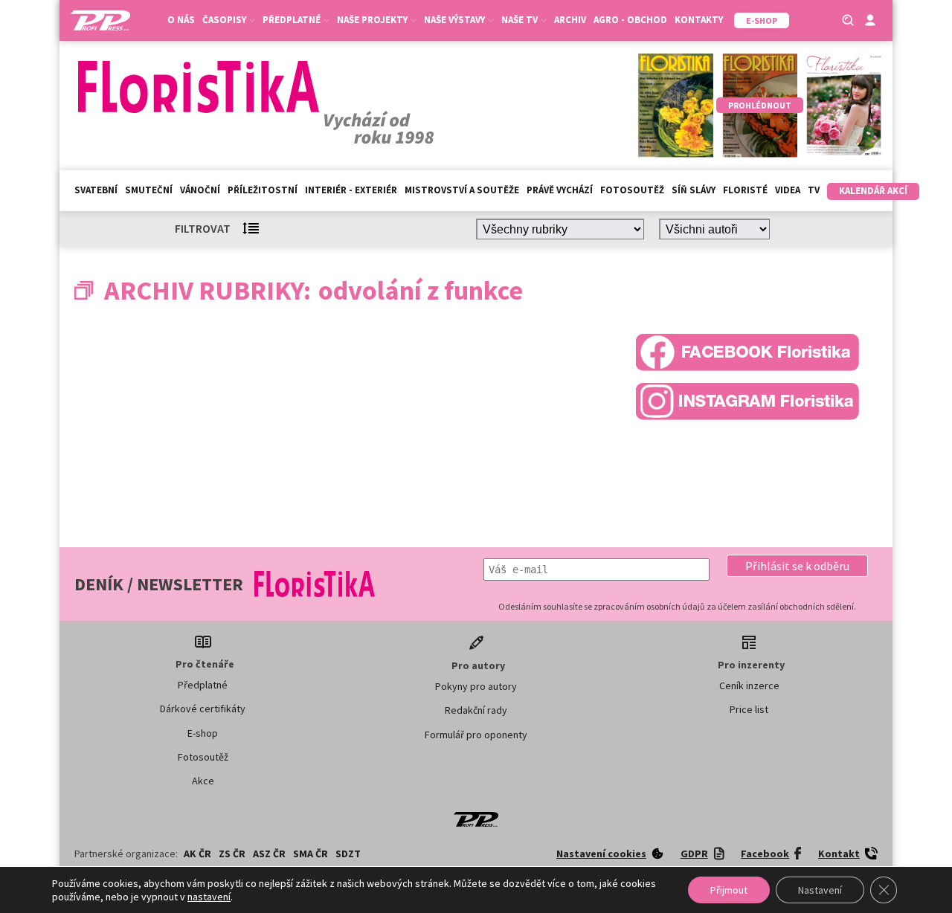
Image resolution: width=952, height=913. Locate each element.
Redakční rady (476, 710)
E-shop (202, 733)
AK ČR (197, 853)
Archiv (570, 19)
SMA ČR (310, 853)
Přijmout (728, 890)
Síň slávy (693, 190)
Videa (787, 190)
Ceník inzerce (749, 685)
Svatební (96, 190)
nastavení (209, 896)
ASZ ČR (269, 853)
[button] (797, 566)
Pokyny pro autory (476, 686)
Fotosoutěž (632, 190)
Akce (203, 780)
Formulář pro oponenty (476, 734)
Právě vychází (560, 190)
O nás (181, 19)
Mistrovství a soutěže (462, 190)
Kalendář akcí (873, 190)
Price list (749, 709)
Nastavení (820, 890)
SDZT (348, 853)
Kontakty (699, 19)
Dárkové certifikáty (202, 708)
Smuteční (149, 190)
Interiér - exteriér (351, 190)
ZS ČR (232, 853)
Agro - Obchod (630, 19)
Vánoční (200, 190)
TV (814, 190)
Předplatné (203, 684)
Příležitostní (263, 190)
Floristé (745, 190)
